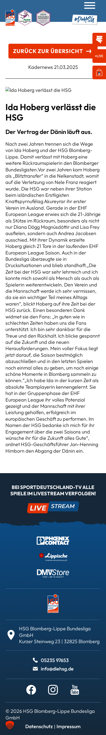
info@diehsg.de (57, 669)
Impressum (69, 727)
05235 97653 (55, 660)
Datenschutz (39, 727)
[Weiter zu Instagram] (53, 689)
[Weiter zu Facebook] (31, 689)
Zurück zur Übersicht (48, 51)
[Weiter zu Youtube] (74, 689)
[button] (10, 725)
